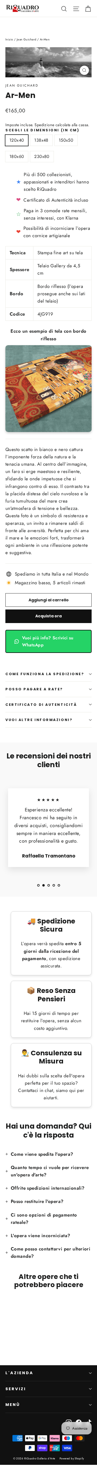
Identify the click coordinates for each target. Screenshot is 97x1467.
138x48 (41, 140)
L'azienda (19, 1373)
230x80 (41, 156)
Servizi (15, 1389)
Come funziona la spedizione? (44, 674)
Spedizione (44, 125)
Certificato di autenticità (41, 704)
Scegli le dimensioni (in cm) (42, 130)
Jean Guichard (21, 85)
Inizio (9, 39)
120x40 (16, 140)
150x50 (66, 140)
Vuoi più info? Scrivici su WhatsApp (48, 641)
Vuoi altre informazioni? (38, 719)
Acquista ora (48, 616)
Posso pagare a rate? (34, 689)
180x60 (16, 156)
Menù (12, 1404)
